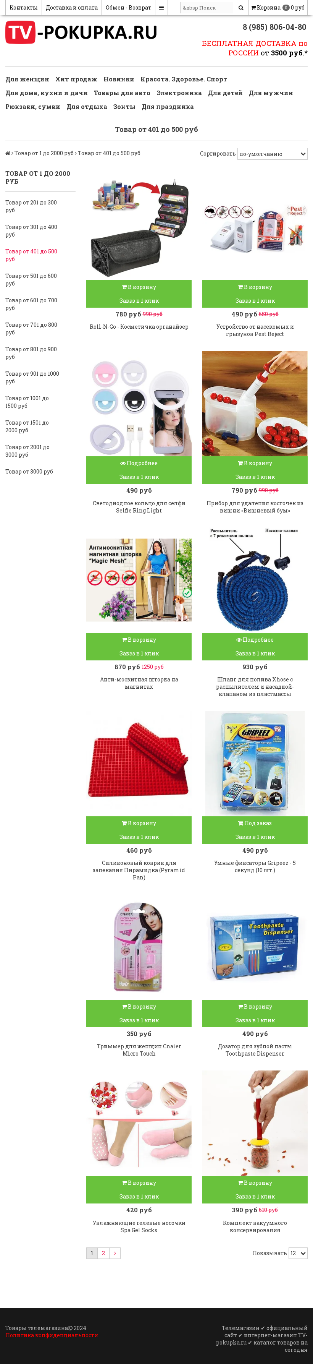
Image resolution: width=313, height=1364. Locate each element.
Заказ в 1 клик (139, 300)
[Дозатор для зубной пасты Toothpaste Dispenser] (255, 947)
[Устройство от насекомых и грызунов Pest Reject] (255, 227)
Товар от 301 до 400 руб (31, 230)
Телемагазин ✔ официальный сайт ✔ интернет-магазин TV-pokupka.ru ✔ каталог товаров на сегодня (262, 1338)
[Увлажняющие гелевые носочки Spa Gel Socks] (139, 1123)
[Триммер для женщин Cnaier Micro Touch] (139, 947)
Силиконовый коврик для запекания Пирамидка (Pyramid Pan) (139, 870)
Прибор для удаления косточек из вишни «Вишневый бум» (255, 507)
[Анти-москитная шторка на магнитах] (139, 580)
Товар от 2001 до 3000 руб (27, 450)
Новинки (118, 79)
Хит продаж (76, 79)
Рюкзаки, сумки (32, 106)
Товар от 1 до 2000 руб (44, 153)
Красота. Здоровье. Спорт (183, 79)
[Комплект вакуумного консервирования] (255, 1123)
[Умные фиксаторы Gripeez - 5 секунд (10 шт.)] (255, 763)
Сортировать (218, 153)
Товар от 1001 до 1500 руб (27, 401)
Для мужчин (271, 93)
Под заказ (257, 823)
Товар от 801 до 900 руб (31, 352)
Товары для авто (122, 93)
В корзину (141, 286)
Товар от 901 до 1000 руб (32, 377)
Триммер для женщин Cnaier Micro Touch (139, 1050)
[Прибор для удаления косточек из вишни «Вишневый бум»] (255, 403)
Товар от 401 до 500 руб (31, 255)
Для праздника (168, 106)
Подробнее (142, 463)
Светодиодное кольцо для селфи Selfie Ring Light (139, 507)
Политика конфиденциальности (51, 1335)
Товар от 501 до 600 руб (31, 279)
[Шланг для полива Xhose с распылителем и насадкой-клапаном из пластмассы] (255, 580)
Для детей (225, 93)
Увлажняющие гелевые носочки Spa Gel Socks (139, 1226)
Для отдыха (86, 106)
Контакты (24, 7)
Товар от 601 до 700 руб (31, 304)
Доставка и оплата (72, 7)
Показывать (269, 1253)
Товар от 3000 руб (29, 471)
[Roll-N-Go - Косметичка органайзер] (139, 227)
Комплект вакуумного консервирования (255, 1226)
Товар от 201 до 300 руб (31, 206)
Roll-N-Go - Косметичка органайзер (139, 326)
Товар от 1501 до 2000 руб (27, 426)
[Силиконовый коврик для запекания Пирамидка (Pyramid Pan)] (139, 763)
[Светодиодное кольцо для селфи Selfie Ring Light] (139, 403)
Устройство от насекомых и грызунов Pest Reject (255, 330)
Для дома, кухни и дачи (46, 93)
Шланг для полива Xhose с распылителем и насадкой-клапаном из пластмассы (255, 686)
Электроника (179, 93)
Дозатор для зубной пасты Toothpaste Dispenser (255, 1050)
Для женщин (27, 79)
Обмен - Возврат (128, 7)
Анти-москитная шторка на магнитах (139, 683)
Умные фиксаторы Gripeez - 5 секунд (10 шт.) (255, 866)
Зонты (124, 106)
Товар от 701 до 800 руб (31, 328)
